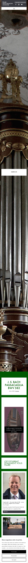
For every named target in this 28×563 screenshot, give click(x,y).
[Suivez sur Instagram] (19, 4)
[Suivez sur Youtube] (22, 4)
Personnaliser (14, 555)
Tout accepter (14, 551)
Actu (4, 504)
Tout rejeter (14, 559)
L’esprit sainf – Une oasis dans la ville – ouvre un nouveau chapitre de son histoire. (13, 502)
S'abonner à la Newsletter (20, 2)
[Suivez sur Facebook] (16, 4)
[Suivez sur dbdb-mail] (25, 4)
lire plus (6, 511)
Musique (17, 391)
